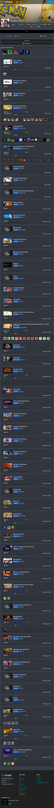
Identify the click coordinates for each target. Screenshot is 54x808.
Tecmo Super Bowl (18, 126)
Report (27, 31)
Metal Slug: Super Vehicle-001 (21, 649)
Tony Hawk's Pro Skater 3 (20, 413)
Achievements (28, 43)
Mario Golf (16, 501)
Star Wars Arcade (17, 369)
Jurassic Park (16, 345)
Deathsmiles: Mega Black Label (21, 662)
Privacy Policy (22, 790)
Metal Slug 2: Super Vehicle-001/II (22, 636)
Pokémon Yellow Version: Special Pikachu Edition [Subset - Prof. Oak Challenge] (31, 324)
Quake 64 (15, 263)
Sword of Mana (17, 60)
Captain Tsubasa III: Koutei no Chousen (23, 312)
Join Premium (22, 794)
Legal (20, 786)
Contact (21, 784)
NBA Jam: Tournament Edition (21, 572)
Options (44, 36)
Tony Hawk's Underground (20, 426)
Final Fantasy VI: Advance (19, 80)
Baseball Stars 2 (17, 514)
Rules (20, 780)
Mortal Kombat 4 (17, 616)
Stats (28, 40)
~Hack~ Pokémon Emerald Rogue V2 (22, 750)
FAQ (20, 776)
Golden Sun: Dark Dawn (19, 93)
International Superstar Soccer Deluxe (23, 584)
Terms (20, 792)
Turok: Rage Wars (17, 477)
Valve (14, 784)
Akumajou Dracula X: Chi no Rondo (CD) (23, 146)
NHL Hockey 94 (17, 559)
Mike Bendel (9, 780)
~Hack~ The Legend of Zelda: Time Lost (23, 546)
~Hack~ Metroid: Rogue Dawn (21, 401)
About (20, 782)
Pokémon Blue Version (19, 215)
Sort (18, 36)
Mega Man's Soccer (18, 709)
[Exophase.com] (7, 2)
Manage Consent (23, 788)
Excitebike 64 (16, 299)
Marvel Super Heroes (18, 534)
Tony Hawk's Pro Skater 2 (20, 239)
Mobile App (21, 778)
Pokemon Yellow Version (19, 106)
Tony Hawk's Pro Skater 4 (20, 439)
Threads (38, 776)
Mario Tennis (16, 729)
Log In (51, 2)
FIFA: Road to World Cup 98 (20, 178)
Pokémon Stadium (18, 202)
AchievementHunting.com (43, 782)
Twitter (38, 778)
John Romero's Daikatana (19, 464)
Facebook (39, 780)
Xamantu (8, 782)
